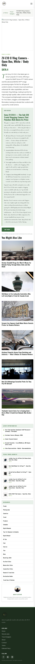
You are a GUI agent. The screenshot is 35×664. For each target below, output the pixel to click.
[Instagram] (8, 657)
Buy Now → (8, 229)
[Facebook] (3, 657)
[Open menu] (31, 3)
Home (6, 13)
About (3, 640)
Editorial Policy (6, 648)
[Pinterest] (12, 657)
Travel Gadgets (12, 12)
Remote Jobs (6, 634)
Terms (4, 645)
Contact (4, 642)
